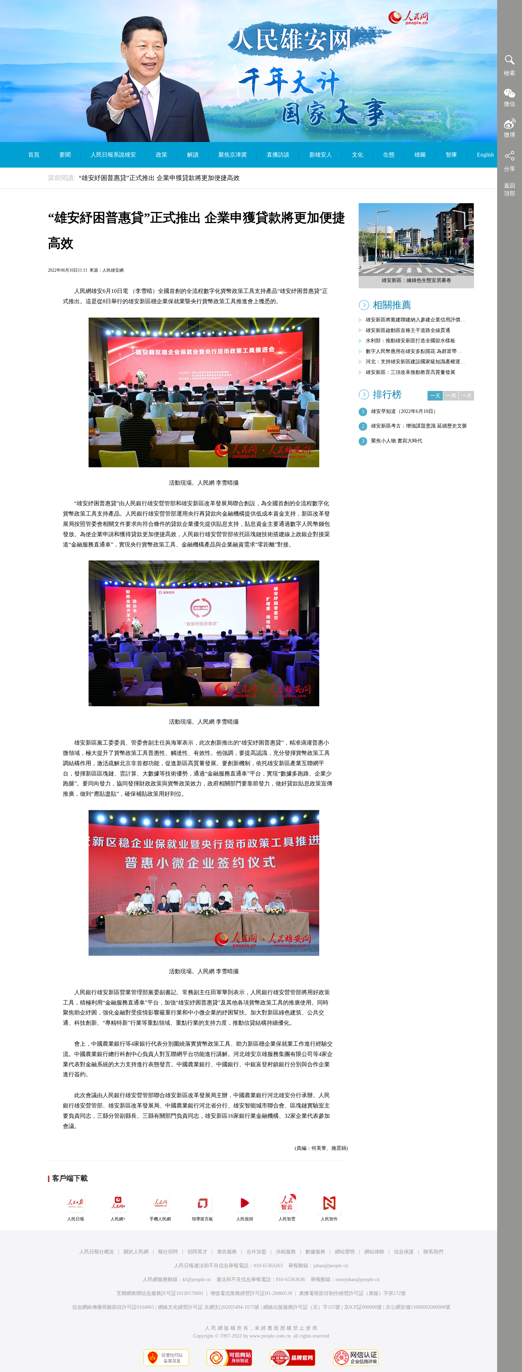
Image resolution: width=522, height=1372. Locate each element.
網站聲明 (345, 1251)
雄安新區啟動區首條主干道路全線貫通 (408, 330)
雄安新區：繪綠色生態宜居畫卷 (416, 280)
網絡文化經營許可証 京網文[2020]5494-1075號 (208, 1307)
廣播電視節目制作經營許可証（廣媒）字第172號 (352, 1293)
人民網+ (118, 1218)
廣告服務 (227, 1251)
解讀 (193, 155)
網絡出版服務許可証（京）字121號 (301, 1307)
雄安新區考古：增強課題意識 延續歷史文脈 (419, 426)
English (485, 155)
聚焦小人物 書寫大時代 (396, 440)
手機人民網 (160, 1218)
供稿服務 (286, 1251)
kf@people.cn (197, 1279)
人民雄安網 (113, 270)
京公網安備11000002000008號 (418, 1307)
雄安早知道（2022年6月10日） (404, 411)
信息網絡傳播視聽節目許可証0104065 (113, 1307)
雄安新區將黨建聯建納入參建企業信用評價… (415, 319)
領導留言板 (202, 1218)
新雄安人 (320, 155)
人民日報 (75, 1218)
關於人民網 (136, 1251)
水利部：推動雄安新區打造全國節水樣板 (410, 340)
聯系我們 (433, 1251)
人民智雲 (286, 1218)
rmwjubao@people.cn (358, 1279)
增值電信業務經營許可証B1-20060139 (251, 1293)
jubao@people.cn (330, 1265)
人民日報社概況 (96, 1251)
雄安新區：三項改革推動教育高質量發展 (410, 372)
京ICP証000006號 (363, 1307)
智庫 (451, 155)
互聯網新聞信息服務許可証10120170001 (159, 1293)
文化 (357, 155)
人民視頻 (244, 1218)
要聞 (65, 155)
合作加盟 (256, 1251)
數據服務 (315, 1251)
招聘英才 (197, 1251)
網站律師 (374, 1251)
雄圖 (420, 155)
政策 (161, 155)
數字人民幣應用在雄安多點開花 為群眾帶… (414, 351)
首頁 (33, 155)
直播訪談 (278, 155)
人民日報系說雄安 (113, 155)
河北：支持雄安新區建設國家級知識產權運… (415, 361)
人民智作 (329, 1218)
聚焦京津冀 (232, 155)
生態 (389, 155)
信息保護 (404, 1251)
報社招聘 (168, 1251)
